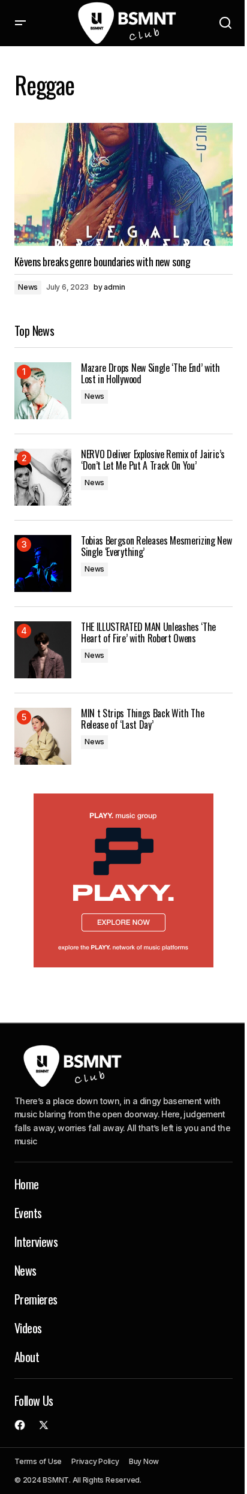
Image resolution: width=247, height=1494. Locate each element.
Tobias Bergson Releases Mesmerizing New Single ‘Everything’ (156, 546)
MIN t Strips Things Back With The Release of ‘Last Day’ (142, 719)
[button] (20, 23)
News (28, 286)
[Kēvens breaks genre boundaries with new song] (123, 184)
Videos (27, 1328)
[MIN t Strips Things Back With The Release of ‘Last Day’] (42, 736)
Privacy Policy (95, 1461)
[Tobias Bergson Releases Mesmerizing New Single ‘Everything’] (42, 563)
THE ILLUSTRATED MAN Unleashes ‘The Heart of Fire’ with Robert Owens (148, 632)
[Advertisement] (123, 880)
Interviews (36, 1241)
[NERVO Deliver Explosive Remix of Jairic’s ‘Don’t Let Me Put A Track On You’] (42, 477)
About (26, 1356)
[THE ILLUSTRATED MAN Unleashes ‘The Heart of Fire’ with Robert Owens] (42, 649)
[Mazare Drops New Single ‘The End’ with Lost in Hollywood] (42, 390)
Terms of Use (38, 1461)
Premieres (36, 1299)
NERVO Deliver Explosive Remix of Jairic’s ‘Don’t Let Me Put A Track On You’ (153, 460)
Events (27, 1213)
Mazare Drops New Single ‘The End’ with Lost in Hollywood (150, 373)
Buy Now (144, 1461)
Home (26, 1184)
